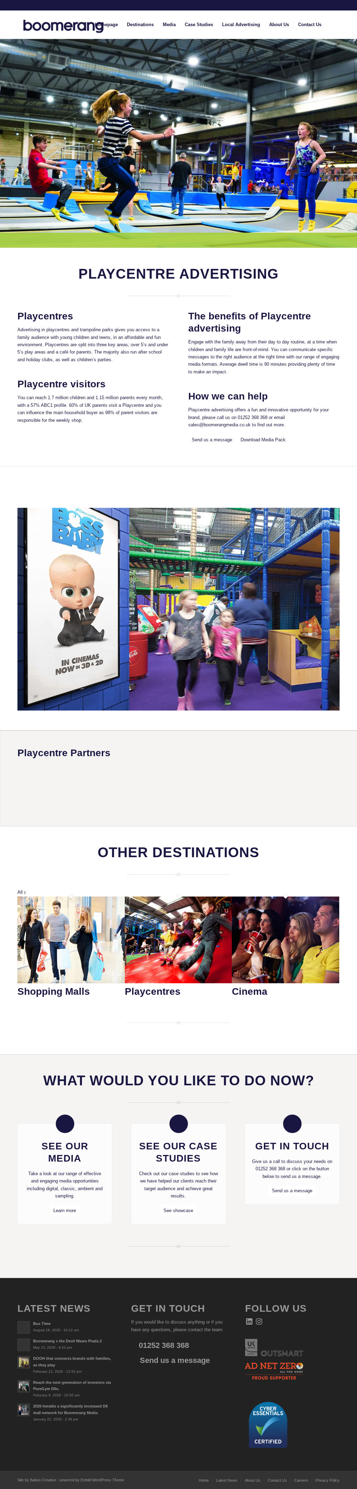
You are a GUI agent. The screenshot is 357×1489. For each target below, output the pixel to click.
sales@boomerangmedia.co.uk (219, 424)
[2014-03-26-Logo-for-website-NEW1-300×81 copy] (69, 25)
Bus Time (42, 1323)
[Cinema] (285, 981)
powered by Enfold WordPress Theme (92, 1480)
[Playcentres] (178, 981)
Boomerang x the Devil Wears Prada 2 (67, 1341)
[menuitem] (106, 25)
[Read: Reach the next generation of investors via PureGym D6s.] (23, 1386)
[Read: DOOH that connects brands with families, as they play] (23, 1362)
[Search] (333, 25)
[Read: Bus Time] (23, 1327)
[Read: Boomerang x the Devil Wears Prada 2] (23, 1345)
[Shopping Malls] (71, 981)
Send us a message (174, 1360)
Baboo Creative (43, 1480)
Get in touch (292, 1146)
